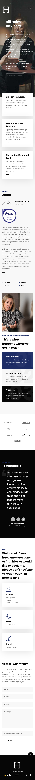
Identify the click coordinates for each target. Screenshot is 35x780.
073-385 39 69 (11, 625)
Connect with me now (14, 76)
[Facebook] (30, 775)
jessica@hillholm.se (12, 647)
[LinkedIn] (22, 775)
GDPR (17, 775)
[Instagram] (26, 775)
